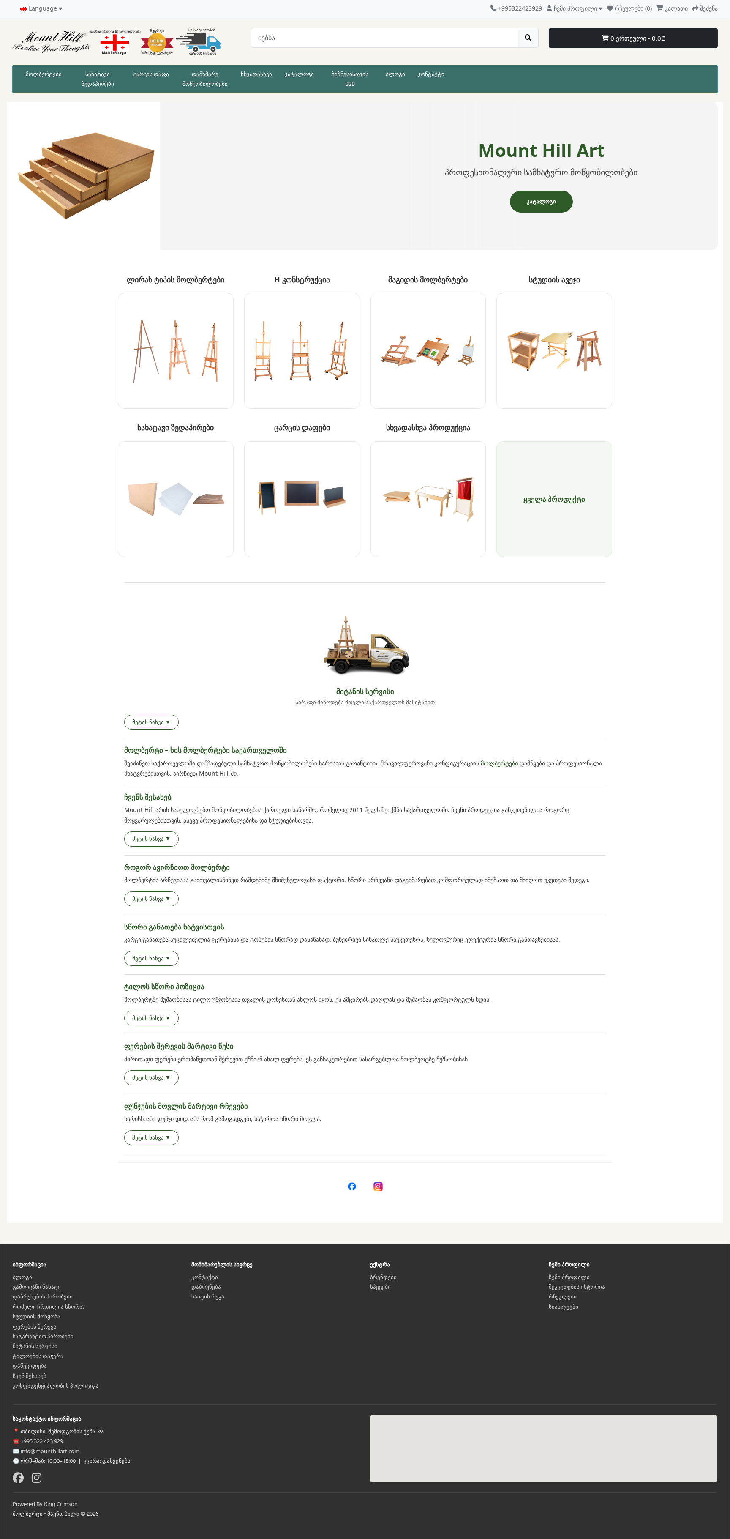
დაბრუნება (206, 1286)
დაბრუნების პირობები (43, 1296)
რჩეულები (563, 1296)
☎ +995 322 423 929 (38, 1441)
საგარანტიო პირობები (43, 1336)
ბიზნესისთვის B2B (350, 78)
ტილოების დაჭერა (38, 1356)
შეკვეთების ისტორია (577, 1286)
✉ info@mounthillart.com (46, 1451)
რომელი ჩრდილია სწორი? (49, 1306)
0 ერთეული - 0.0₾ (637, 38)
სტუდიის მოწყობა (36, 1316)
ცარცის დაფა (151, 74)
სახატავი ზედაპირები (98, 78)
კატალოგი (299, 74)
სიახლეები (563, 1306)
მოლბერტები (44, 74)
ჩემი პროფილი (569, 1277)
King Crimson (61, 1504)
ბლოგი (395, 74)
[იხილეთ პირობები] (365, 647)
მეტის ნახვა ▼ (151, 722)
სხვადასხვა (256, 74)
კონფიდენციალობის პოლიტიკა (56, 1385)
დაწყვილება (30, 1366)
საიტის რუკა (207, 1296)
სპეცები (380, 1286)
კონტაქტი (431, 74)
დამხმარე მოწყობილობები (205, 78)
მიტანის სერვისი (35, 1346)
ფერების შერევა (35, 1326)
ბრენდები (383, 1277)
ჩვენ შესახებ (29, 1376)
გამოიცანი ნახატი (37, 1286)
